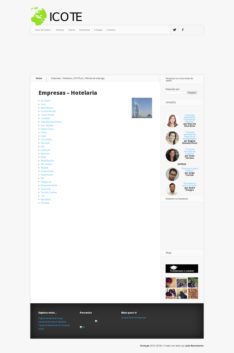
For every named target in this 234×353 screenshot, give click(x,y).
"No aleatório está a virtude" (190, 186)
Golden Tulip (47, 129)
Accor (43, 104)
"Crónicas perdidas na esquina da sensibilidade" (189, 137)
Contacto (110, 29)
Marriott (45, 153)
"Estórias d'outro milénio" (189, 171)
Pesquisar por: (173, 89)
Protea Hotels (47, 171)
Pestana (44, 167)
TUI (42, 196)
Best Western (47, 108)
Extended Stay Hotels (51, 122)
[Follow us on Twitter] (174, 29)
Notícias (60, 29)
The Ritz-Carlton (49, 192)
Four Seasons (47, 125)
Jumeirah (45, 150)
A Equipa (98, 29)
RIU (42, 178)
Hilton (44, 132)
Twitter (42, 325)
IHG (42, 146)
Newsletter (53, 325)
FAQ (42, 329)
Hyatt (43, 136)
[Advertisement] (117, 54)
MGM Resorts (47, 160)
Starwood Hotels (49, 185)
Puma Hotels (47, 175)
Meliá (43, 157)
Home (39, 78)
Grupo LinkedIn (57, 322)
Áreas (124, 317)
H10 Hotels (46, 139)
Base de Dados (43, 29)
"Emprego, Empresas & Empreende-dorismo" (189, 120)
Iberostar (45, 143)
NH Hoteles (46, 164)
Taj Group (46, 189)
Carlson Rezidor (48, 111)
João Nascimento (194, 345)
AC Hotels (45, 101)
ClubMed (45, 118)
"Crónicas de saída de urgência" (189, 153)
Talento (71, 29)
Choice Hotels (47, 115)
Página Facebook (46, 318)
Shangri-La (46, 182)
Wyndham (46, 199)
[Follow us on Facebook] (183, 29)
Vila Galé (45, 203)
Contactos (65, 325)
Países (132, 317)
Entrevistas (84, 29)
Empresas (141, 317)
